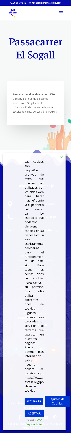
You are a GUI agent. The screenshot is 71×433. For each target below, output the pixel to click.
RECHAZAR (33, 401)
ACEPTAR (34, 413)
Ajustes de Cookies (57, 401)
